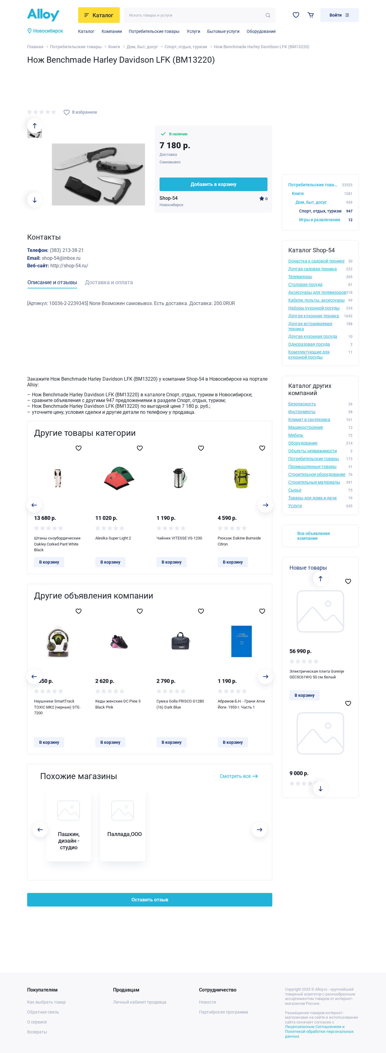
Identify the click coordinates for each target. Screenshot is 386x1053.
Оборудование (261, 31)
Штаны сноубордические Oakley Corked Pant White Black (57, 544)
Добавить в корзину (213, 184)
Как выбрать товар (46, 1002)
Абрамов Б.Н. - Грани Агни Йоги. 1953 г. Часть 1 (241, 704)
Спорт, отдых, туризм (186, 46)
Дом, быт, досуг (142, 46)
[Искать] (268, 15)
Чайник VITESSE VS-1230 (179, 538)
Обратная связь (43, 1012)
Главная (35, 46)
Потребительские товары (154, 31)
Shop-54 (169, 198)
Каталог (86, 31)
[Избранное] (296, 15)
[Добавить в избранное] (78, 448)
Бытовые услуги (223, 31)
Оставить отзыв (149, 900)
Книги (114, 46)
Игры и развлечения (326, 219)
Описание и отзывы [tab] (52, 282)
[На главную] (50, 15)
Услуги (193, 31)
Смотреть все (235, 776)
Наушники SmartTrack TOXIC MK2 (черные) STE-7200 (57, 707)
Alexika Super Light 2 (113, 538)
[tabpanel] (149, 303)
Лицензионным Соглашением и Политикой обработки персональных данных (319, 1031)
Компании (112, 31)
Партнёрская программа (223, 1012)
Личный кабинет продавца (139, 1002)
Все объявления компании (313, 536)
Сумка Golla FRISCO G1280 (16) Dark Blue (180, 704)
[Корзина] (311, 15)
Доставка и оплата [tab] (109, 282)
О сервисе (37, 1022)
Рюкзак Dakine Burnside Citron (239, 541)
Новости (207, 1002)
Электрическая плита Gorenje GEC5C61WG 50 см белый (317, 674)
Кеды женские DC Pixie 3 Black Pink (118, 704)
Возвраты (37, 1031)
